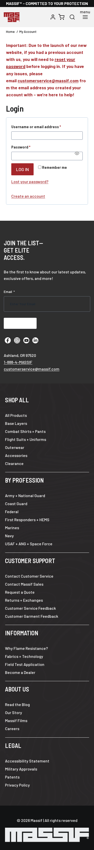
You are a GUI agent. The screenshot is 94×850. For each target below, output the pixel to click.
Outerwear (14, 447)
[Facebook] (8, 340)
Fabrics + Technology (24, 656)
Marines (12, 527)
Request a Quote (20, 592)
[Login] (53, 17)
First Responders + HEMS (27, 519)
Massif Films (16, 720)
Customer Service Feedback (30, 608)
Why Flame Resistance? (26, 648)
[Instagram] (17, 340)
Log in (22, 169)
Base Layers (16, 423)
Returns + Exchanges (24, 600)
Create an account (28, 196)
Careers (12, 728)
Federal (12, 511)
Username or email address (43, 126)
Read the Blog (17, 704)
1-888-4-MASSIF (18, 362)
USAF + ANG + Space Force (28, 543)
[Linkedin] (35, 340)
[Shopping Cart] (61, 17)
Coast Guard (16, 503)
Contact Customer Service (29, 576)
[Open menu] (85, 17)
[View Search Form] (72, 17)
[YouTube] (26, 340)
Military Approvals (21, 768)
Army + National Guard (25, 495)
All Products (16, 415)
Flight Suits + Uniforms (25, 439)
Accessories (16, 455)
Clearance (14, 463)
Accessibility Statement (27, 760)
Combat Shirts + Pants (25, 431)
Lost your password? (29, 181)
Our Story (13, 712)
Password (28, 147)
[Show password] (77, 153)
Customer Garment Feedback (31, 616)
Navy (9, 535)
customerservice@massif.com (48, 80)
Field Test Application (24, 664)
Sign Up (20, 323)
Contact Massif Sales (24, 584)
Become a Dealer (20, 672)
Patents (12, 777)
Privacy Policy (17, 785)
